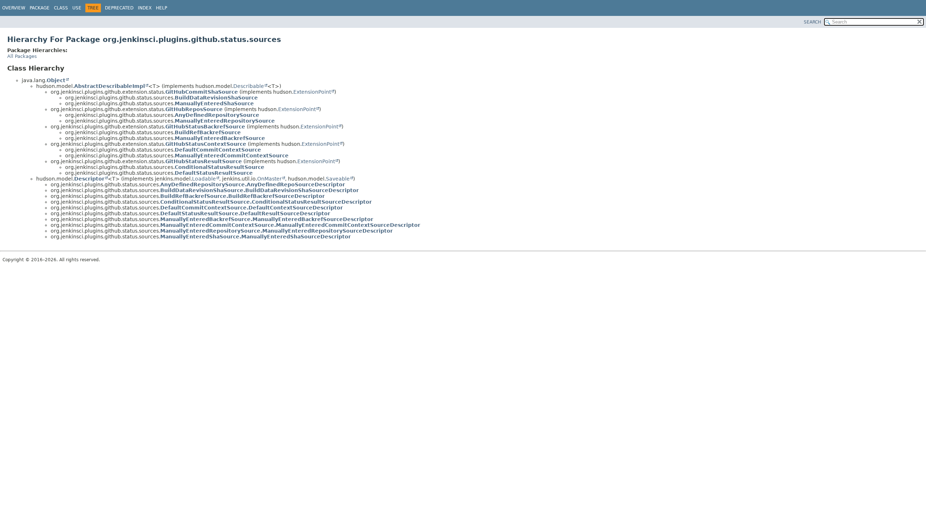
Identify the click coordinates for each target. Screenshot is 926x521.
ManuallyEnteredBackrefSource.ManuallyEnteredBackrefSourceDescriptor (266, 219)
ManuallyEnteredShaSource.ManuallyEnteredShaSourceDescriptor (255, 237)
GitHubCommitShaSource (201, 92)
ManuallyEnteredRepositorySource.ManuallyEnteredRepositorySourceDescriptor (276, 231)
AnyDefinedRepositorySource (217, 115)
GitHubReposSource (194, 109)
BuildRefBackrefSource (208, 132)
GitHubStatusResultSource (203, 161)
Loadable (204, 179)
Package (40, 7)
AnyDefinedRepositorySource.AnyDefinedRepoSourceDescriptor (252, 184)
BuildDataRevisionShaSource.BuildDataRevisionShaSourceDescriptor (259, 190)
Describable (248, 86)
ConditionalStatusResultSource (219, 167)
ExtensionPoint (312, 92)
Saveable (338, 179)
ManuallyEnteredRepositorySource (225, 121)
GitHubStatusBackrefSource (205, 127)
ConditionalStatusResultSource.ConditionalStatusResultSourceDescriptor (266, 202)
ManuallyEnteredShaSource (214, 103)
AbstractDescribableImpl (109, 86)
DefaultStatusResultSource (214, 173)
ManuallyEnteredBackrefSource (220, 138)
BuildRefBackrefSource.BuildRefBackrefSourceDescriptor (242, 196)
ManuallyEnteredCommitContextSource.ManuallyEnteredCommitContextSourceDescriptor (290, 225)
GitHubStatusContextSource (205, 144)
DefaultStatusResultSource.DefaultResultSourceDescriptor (245, 213)
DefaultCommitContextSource (218, 150)
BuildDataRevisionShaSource (216, 98)
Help (161, 7)
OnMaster (269, 179)
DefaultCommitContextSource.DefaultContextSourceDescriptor (251, 208)
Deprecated (119, 7)
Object (56, 80)
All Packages (22, 56)
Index (145, 7)
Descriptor (89, 179)
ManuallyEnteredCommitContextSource (232, 155)
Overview (13, 7)
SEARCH (812, 22)
